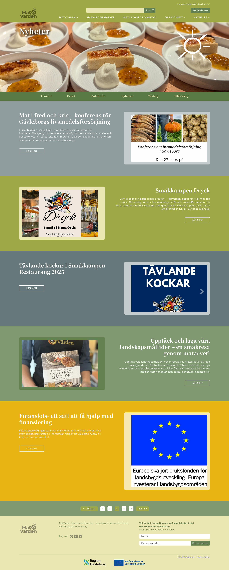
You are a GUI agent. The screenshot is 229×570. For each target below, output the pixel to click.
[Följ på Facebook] (76, 536)
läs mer (31, 151)
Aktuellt (200, 17)
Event (71, 96)
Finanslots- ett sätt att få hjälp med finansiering (66, 419)
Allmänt (46, 96)
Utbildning (181, 96)
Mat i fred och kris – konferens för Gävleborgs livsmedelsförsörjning (65, 118)
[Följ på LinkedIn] (80, 536)
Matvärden (67, 17)
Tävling (153, 96)
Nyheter (127, 96)
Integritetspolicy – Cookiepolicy (193, 557)
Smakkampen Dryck (182, 190)
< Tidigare (89, 508)
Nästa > (142, 508)
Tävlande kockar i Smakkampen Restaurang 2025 (62, 268)
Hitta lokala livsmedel (140, 17)
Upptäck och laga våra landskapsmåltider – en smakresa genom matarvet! (165, 346)
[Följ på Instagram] (71, 536)
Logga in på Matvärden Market (193, 4)
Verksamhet (174, 17)
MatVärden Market (100, 17)
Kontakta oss (200, 10)
